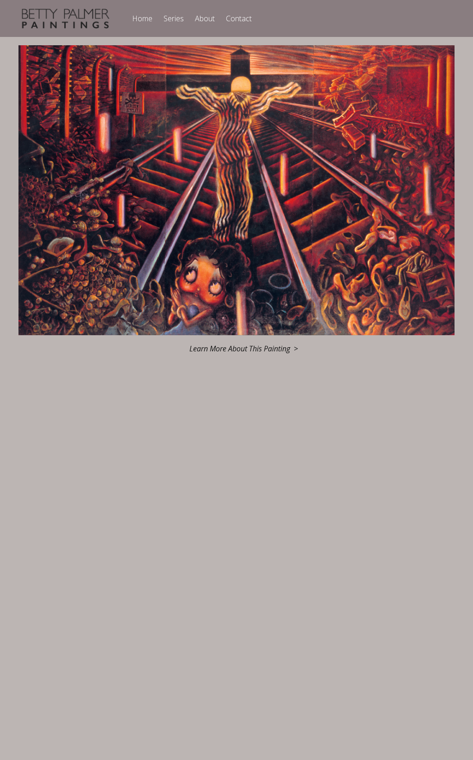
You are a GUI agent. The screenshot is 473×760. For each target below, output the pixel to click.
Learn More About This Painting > (243, 349)
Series (174, 18)
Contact (239, 18)
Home (142, 18)
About (205, 18)
